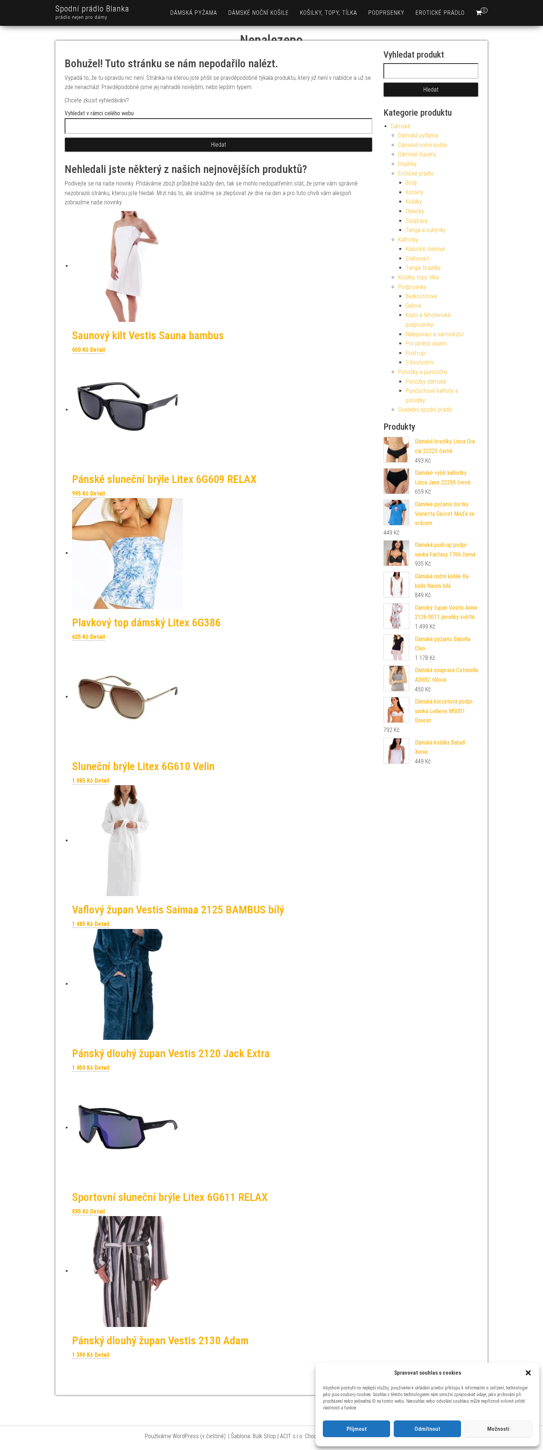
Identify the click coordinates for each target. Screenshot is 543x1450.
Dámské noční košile (258, 12)
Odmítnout (427, 1429)
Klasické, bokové (425, 248)
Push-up (415, 353)
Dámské (400, 126)
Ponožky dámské (426, 381)
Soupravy (417, 220)
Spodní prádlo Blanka (92, 8)
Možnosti (498, 1429)
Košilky (414, 201)
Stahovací (417, 258)
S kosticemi (420, 362)
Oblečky (415, 211)
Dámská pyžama (193, 12)
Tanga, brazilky (423, 267)
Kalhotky (408, 239)
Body (411, 182)
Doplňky (407, 163)
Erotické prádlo (440, 12)
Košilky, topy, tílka (328, 12)
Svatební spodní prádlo (425, 409)
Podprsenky (386, 12)
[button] (528, 1372)
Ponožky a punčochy (422, 371)
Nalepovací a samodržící (435, 334)
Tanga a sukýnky (425, 230)
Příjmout (356, 1429)
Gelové (413, 305)
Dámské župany (417, 154)
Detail (97, 349)
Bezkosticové (421, 296)
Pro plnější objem (426, 343)
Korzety (414, 192)
